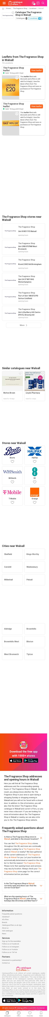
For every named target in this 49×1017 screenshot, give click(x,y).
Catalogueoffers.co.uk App (12, 925)
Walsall (7, 839)
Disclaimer (40, 1008)
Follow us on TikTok (9, 952)
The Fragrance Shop (20, 8)
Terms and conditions (13, 1010)
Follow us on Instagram (10, 947)
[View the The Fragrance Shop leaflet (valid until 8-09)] (10, 123)
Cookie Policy (37, 1010)
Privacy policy (26, 1010)
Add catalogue (7, 931)
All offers (5, 919)
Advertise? (6, 917)
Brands (4, 922)
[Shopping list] (38, 3)
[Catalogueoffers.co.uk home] (15, 3)
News (4, 934)
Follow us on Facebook (10, 944)
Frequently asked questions (12, 914)
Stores (8, 8)
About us (5, 928)
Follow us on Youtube (10, 949)
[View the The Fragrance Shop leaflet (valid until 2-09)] (10, 87)
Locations (32, 8)
